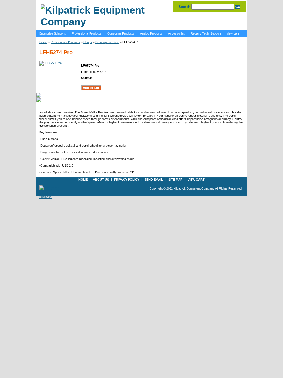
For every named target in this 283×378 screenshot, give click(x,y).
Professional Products (86, 33)
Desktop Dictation (107, 42)
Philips (87, 42)
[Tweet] (38, 95)
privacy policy (126, 179)
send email (154, 179)
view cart (233, 33)
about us (101, 179)
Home (43, 42)
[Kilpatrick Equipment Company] (104, 21)
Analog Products (151, 33)
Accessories (176, 33)
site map (175, 179)
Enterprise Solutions (52, 33)
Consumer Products (120, 33)
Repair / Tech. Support (206, 33)
